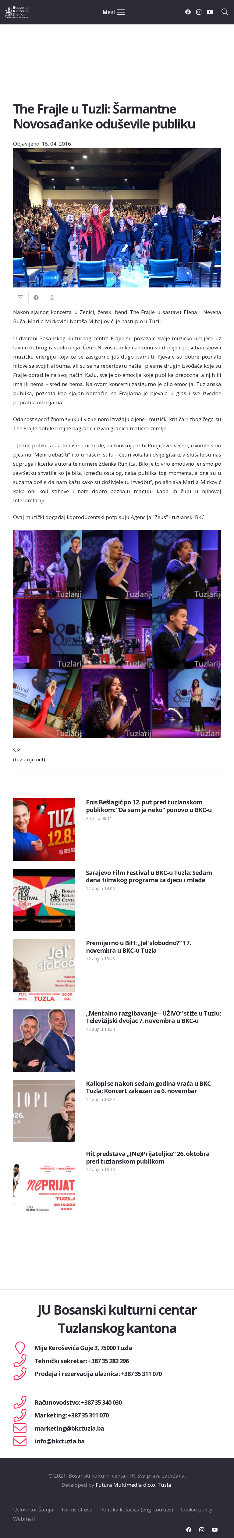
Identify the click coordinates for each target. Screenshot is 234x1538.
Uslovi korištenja (33, 1509)
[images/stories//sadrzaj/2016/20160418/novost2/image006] (186, 634)
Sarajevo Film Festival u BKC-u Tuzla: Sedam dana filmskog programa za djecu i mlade (149, 876)
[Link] (23, 12)
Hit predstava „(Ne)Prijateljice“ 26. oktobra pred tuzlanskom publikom (148, 1157)
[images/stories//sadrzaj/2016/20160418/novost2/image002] (117, 564)
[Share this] (36, 297)
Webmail (24, 1518)
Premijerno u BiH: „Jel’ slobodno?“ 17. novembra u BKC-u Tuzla (138, 946)
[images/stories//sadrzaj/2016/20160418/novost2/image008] (117, 703)
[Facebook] (188, 12)
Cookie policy (197, 1509)
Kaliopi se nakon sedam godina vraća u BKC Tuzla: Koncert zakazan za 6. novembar (148, 1087)
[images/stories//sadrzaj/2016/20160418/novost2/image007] (48, 703)
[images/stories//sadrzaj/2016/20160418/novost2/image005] (117, 634)
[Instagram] (198, 12)
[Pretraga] (225, 12)
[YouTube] (210, 12)
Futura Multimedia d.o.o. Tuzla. (134, 1484)
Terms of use (76, 1509)
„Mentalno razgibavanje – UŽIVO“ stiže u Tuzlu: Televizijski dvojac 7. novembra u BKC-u (153, 1017)
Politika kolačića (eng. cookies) (136, 1509)
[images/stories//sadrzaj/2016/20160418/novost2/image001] (48, 564)
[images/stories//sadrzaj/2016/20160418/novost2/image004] (48, 634)
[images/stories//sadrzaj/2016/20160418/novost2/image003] (186, 564)
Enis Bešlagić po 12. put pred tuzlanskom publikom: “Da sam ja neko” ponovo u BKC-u (149, 806)
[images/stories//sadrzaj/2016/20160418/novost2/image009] (186, 703)
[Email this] (21, 297)
